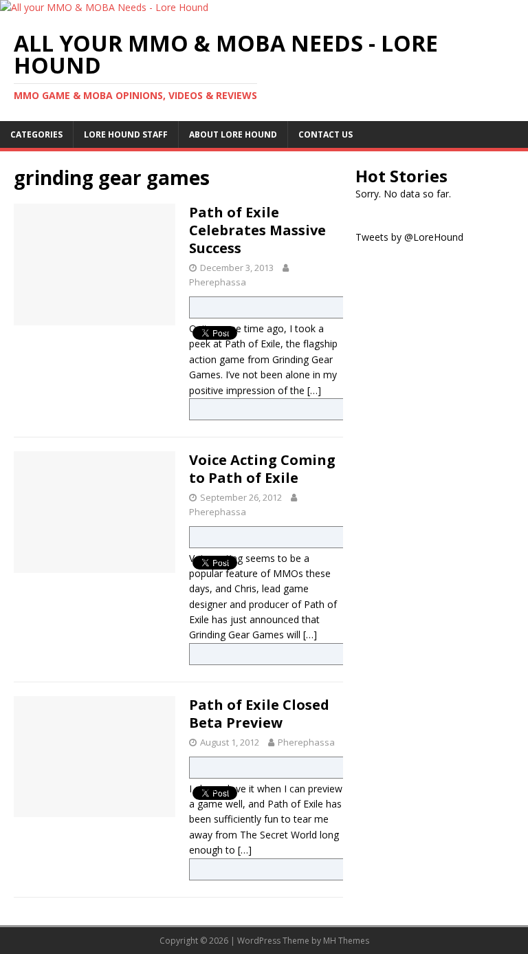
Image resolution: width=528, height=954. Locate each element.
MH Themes (346, 940)
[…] (314, 390)
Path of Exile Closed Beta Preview (259, 713)
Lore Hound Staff (126, 134)
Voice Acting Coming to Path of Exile (262, 469)
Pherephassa (217, 282)
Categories (36, 134)
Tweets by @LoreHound (409, 236)
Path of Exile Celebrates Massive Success (257, 230)
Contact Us (325, 134)
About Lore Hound (233, 134)
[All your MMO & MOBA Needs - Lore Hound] (104, 7)
